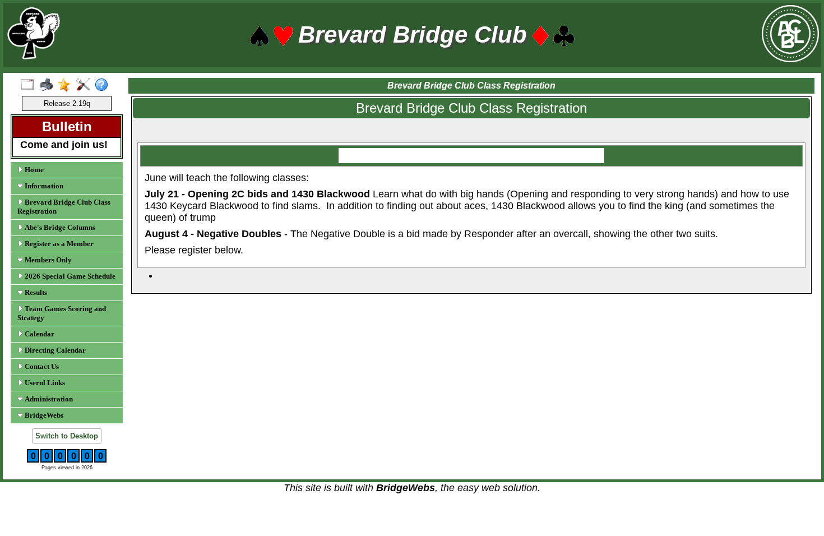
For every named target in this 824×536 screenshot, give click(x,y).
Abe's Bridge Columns (59, 227)
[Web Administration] (85, 85)
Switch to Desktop (66, 436)
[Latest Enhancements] (67, 85)
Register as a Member (58, 243)
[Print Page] (48, 85)
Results (35, 292)
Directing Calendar (54, 350)
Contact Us (41, 366)
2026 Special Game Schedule (69, 276)
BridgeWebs (43, 415)
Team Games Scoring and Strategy (61, 313)
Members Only (47, 260)
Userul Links (44, 382)
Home (33, 169)
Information (43, 186)
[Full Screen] (30, 85)
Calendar (38, 334)
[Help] (104, 85)
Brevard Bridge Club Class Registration (63, 206)
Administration (48, 399)
